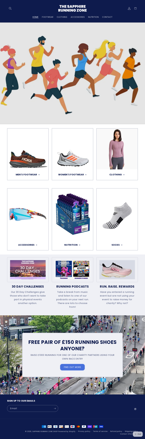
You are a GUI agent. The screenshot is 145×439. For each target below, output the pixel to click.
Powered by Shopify (67, 431)
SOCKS (116, 245)
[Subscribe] (55, 408)
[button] (10, 8)
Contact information (129, 434)
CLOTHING (115, 174)
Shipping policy (131, 431)
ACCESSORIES (26, 245)
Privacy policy (84, 431)
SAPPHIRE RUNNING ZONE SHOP (45, 431)
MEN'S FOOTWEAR (26, 174)
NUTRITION (71, 245)
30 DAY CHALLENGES (28, 286)
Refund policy (116, 431)
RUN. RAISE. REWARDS (117, 286)
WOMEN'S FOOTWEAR (71, 174)
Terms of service (100, 431)
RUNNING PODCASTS (72, 286)
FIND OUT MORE (72, 367)
